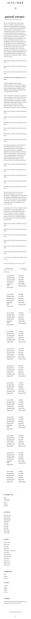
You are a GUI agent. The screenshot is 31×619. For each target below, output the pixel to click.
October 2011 (10, 477)
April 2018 (21, 354)
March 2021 (21, 302)
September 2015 (11, 408)
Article (9, 263)
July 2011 (21, 471)
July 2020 (21, 312)
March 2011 (21, 479)
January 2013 (10, 435)
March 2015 (21, 408)
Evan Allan (6, 546)
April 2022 (21, 281)
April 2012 (21, 459)
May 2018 (21, 352)
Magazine (6, 505)
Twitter (5, 590)
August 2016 (10, 393)
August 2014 (10, 428)
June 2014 (21, 419)
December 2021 (10, 296)
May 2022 (21, 279)
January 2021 (10, 294)
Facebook (6, 585)
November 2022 (11, 279)
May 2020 (21, 317)
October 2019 (10, 337)
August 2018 (10, 358)
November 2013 (10, 439)
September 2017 (11, 374)
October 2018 (10, 354)
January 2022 (10, 275)
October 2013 (10, 441)
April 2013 (21, 441)
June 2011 (21, 473)
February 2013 (22, 446)
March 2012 (21, 461)
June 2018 (21, 350)
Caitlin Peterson (19, 19)
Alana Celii (6, 548)
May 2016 (21, 387)
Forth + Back (7, 542)
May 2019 (21, 335)
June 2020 (6, 524)
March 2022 (22, 283)
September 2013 (11, 443)
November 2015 (10, 404)
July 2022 (21, 275)
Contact (5, 576)
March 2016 (21, 391)
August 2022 (10, 287)
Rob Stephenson (8, 554)
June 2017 (21, 367)
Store (5, 574)
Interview (6, 504)
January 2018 (10, 348)
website (6, 259)
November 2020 (11, 317)
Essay (5, 502)
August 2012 (10, 464)
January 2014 (10, 417)
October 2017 (10, 372)
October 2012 (10, 459)
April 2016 (21, 389)
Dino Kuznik (6, 561)
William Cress (7, 563)
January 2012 (10, 452)
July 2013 (21, 435)
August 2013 (10, 446)
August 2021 (10, 306)
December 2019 (10, 333)
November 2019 (10, 335)
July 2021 (21, 294)
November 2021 (10, 298)
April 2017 (21, 372)
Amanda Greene (8, 556)
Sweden (23, 263)
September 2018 (11, 356)
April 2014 (21, 423)
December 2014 (10, 419)
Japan (14, 263)
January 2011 (10, 471)
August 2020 (10, 324)
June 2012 (21, 454)
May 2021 (21, 298)
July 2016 (21, 382)
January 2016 (10, 382)
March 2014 (21, 425)
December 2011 (10, 473)
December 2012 (10, 454)
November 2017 (10, 369)
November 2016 (10, 387)
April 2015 (21, 406)
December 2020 (7, 515)
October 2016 (10, 389)
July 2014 (21, 417)
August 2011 (10, 481)
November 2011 (10, 475)
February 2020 (22, 323)
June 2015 (21, 402)
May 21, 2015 (12, 19)
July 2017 (21, 365)
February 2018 (22, 358)
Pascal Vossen (19, 263)
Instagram (6, 588)
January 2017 (10, 365)
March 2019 (21, 339)
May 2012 (21, 457)
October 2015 (10, 406)
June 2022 (21, 277)
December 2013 (10, 437)
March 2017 (21, 374)
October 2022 (10, 281)
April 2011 (21, 477)
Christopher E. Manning (9, 550)
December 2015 (10, 402)
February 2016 (22, 393)
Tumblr (5, 587)
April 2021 (21, 300)
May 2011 (21, 475)
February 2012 (22, 463)
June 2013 (21, 437)
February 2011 (22, 481)
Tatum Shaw (7, 552)
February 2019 (22, 341)
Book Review (6, 499)
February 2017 (22, 376)
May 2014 (21, 421)
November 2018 (10, 352)
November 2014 (10, 421)
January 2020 (10, 312)
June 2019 (21, 333)
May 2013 (21, 439)
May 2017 (21, 369)
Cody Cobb (6, 558)
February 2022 (22, 285)
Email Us (19, 603)
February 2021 (22, 304)
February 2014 (22, 427)
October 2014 (10, 423)
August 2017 (10, 376)
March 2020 (22, 321)
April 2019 (21, 337)
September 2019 (11, 339)
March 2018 (21, 356)
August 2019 (10, 341)
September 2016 (11, 391)
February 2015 (22, 410)
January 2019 (10, 331)
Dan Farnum (7, 565)
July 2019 (21, 331)
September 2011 (11, 479)
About (5, 578)
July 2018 (21, 348)
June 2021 (21, 296)
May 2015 (21, 404)
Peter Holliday (23, 269)
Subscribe (6, 592)
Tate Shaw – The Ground (8, 269)
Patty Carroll (7, 544)
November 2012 (10, 457)
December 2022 (11, 277)
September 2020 (7, 520)
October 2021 (10, 300)
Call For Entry (7, 500)
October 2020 (10, 319)
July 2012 (21, 452)
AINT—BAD (15, 3)
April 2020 (21, 319)
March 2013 (21, 443)
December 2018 (10, 350)
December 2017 (10, 367)
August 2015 (10, 410)
